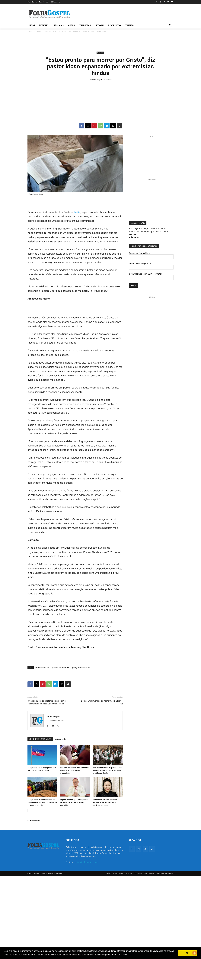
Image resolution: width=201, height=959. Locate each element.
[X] (164, 2)
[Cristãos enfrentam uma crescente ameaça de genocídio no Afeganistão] (75, 755)
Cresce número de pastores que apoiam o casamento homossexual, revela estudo (46, 702)
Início (29, 31)
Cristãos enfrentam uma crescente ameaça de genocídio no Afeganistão (74, 770)
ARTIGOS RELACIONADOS (40, 739)
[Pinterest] (94, 125)
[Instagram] (160, 2)
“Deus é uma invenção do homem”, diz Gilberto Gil (102, 702)
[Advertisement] (121, 14)
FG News (37, 31)
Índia (77, 212)
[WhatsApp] (100, 125)
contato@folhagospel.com (85, 862)
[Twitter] (145, 849)
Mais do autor (61, 739)
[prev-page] (29, 810)
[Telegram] (107, 125)
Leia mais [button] (122, 955)
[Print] (119, 125)
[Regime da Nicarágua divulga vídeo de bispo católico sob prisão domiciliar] (75, 787)
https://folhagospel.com (55, 720)
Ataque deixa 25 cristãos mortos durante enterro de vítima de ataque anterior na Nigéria (42, 802)
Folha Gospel (97, 80)
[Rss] (152, 849)
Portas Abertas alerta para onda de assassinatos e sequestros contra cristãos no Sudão (107, 770)
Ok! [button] (187, 953)
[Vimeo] (168, 2)
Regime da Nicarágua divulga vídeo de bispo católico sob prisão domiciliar (74, 802)
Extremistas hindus (42, 667)
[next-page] (33, 810)
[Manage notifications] (194, 953)
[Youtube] (172, 2)
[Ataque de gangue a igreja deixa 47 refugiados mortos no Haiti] (42, 755)
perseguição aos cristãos (81, 667)
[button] (170, 25)
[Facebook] (156, 2)
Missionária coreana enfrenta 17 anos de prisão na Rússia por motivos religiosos (106, 802)
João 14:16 (134, 237)
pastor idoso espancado (60, 667)
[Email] (113, 125)
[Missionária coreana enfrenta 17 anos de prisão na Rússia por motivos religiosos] (108, 787)
